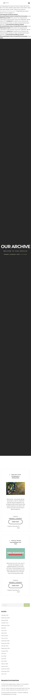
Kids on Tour (16, 474)
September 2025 (5, 617)
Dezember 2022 (5, 668)
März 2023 (4, 661)
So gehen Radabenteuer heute (15, 685)
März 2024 (4, 633)
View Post (15, 521)
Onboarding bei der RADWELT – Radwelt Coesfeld (13, 692)
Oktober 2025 (4, 615)
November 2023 (5, 643)
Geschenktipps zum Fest (15, 543)
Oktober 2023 (4, 645)
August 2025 (4, 620)
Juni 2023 (3, 656)
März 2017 (3, 674)
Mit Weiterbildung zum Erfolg (8, 694)
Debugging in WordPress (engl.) (8, 11)
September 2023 (5, 648)
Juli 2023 (3, 653)
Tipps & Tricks (16, 540)
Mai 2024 (3, 628)
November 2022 (5, 671)
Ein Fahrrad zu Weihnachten (15, 477)
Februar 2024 (4, 635)
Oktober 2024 (4, 622)
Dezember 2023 (5, 640)
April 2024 (4, 630)
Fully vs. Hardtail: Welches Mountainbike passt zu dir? (14, 688)
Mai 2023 (3, 658)
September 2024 (5, 625)
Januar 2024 (4, 638)
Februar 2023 (4, 663)
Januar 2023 (4, 666)
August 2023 (4, 651)
